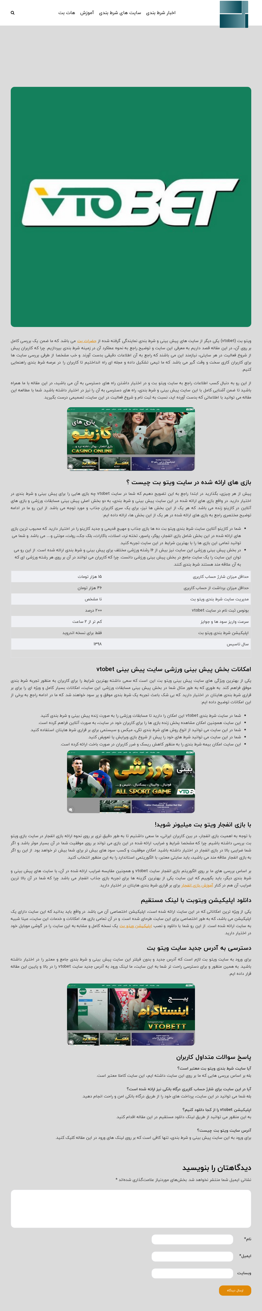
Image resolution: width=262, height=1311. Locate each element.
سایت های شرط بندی (120, 12)
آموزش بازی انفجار (197, 885)
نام (247, 1239)
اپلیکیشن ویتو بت (135, 925)
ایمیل (245, 1255)
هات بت (66, 12)
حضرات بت (86, 340)
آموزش (87, 12)
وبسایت (244, 1273)
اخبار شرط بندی (161, 12)
